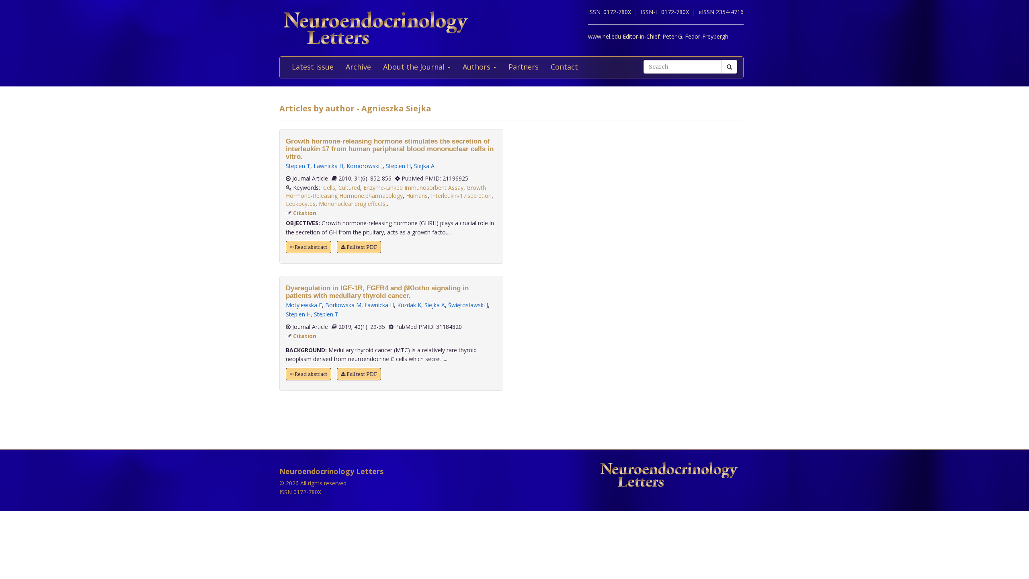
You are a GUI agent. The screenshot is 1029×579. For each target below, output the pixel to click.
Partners (523, 67)
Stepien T (298, 166)
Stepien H (398, 166)
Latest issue (313, 67)
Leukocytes (301, 203)
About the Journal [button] (415, 67)
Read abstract (310, 247)
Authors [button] (477, 67)
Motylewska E (304, 305)
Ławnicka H (379, 305)
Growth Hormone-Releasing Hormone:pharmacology (386, 191)
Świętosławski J (468, 305)
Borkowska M (343, 305)
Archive (358, 67)
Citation (304, 213)
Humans (417, 195)
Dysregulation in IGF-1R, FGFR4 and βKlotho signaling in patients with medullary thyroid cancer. (377, 292)
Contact (564, 67)
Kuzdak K (409, 305)
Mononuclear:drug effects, (353, 203)
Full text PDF (361, 247)
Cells (329, 187)
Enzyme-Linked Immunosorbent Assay (413, 187)
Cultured (349, 187)
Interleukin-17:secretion (461, 195)
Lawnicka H (328, 166)
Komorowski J (364, 166)
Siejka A (424, 166)
